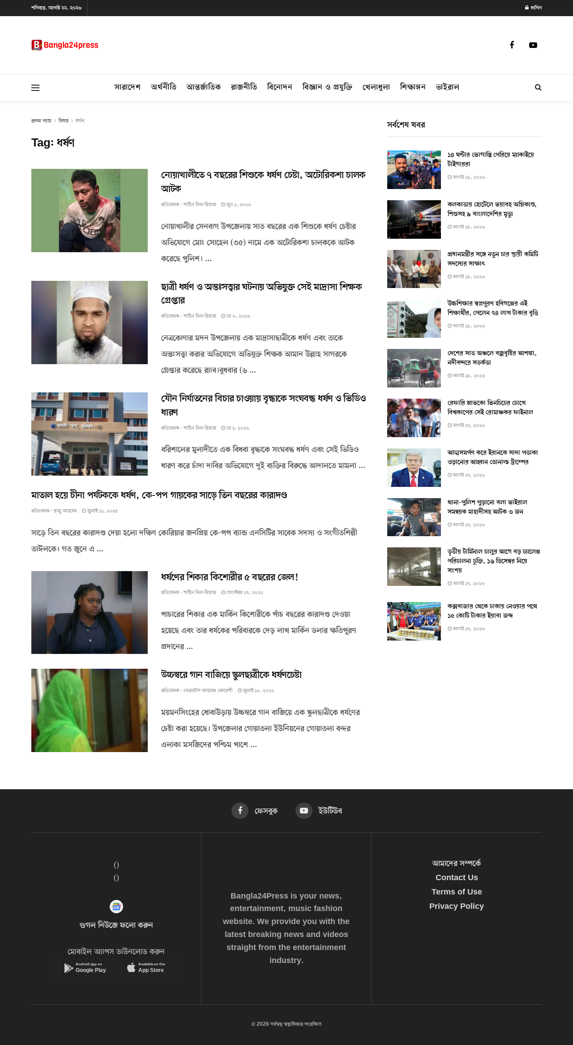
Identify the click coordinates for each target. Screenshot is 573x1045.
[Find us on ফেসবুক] (511, 45)
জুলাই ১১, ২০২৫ (102, 511)
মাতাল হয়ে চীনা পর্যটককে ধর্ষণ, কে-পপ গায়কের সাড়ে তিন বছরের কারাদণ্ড (159, 495)
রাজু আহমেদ (65, 511)
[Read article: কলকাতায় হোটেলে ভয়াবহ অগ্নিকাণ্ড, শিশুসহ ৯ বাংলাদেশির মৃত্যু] (414, 219)
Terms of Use (457, 892)
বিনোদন (280, 87)
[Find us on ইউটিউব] (533, 45)
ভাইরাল (448, 87)
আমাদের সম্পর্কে (456, 864)
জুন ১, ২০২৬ (238, 205)
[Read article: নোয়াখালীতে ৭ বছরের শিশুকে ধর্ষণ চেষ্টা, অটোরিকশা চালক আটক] (89, 210)
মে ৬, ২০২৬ (237, 316)
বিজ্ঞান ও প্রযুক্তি (328, 87)
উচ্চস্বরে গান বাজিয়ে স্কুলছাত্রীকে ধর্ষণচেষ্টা (231, 675)
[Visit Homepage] (64, 45)
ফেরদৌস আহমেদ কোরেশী (208, 691)
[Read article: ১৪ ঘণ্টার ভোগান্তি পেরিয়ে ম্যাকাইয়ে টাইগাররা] (414, 170)
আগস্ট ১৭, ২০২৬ (468, 426)
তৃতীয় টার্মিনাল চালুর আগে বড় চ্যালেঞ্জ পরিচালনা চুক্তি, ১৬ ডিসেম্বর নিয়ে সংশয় (494, 561)
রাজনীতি (244, 87)
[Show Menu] (35, 88)
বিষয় (63, 121)
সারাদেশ (128, 87)
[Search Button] (538, 87)
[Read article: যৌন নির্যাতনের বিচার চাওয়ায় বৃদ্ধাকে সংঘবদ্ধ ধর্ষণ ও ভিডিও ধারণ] (89, 434)
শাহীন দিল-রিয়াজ (200, 205)
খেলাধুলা (376, 87)
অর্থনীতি (164, 87)
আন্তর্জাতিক (204, 87)
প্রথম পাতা (41, 121)
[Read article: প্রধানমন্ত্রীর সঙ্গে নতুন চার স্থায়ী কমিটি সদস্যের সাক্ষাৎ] (414, 269)
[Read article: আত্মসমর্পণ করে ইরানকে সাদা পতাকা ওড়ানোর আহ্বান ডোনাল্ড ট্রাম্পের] (414, 467)
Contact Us (457, 878)
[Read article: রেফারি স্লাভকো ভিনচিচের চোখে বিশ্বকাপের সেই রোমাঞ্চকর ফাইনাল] (414, 418)
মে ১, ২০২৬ (237, 428)
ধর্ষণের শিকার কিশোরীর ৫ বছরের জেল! (229, 577)
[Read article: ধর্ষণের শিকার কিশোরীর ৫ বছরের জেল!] (89, 612)
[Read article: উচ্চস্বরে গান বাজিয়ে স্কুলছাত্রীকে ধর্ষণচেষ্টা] (89, 710)
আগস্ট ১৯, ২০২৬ (468, 178)
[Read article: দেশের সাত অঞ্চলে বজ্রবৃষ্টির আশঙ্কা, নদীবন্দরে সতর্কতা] (414, 368)
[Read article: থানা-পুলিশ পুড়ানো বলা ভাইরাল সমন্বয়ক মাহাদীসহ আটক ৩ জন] (414, 517)
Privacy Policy (456, 907)
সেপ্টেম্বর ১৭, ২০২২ (244, 593)
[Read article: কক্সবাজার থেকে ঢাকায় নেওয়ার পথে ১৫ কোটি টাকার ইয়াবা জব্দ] (414, 621)
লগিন (536, 8)
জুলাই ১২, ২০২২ (258, 691)
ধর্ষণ (80, 121)
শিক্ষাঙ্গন (413, 87)
